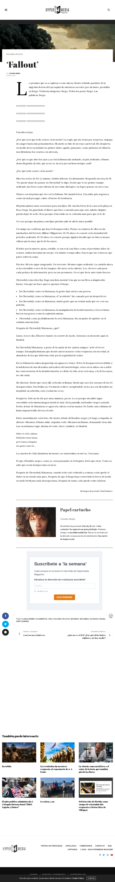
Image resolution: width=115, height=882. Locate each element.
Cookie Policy (78, 878)
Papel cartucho (75, 510)
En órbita (7, 766)
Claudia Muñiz (14, 73)
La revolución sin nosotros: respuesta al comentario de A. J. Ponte (56, 769)
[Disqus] (57, 686)
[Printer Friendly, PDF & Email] (111, 615)
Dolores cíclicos (14, 54)
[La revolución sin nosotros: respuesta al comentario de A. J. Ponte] (57, 752)
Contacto (100, 846)
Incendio (75, 619)
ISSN (110, 846)
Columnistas (41, 619)
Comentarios (86, 846)
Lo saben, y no (47, 801)
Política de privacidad (51, 846)
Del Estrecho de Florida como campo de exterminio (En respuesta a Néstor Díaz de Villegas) (93, 805)
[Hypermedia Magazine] (57, 9)
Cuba (50, 619)
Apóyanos (72, 850)
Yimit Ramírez (22, 621)
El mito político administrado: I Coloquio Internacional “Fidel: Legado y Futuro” (17, 804)
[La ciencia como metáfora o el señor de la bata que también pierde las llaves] (96, 752)
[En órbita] (19, 752)
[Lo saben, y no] (57, 788)
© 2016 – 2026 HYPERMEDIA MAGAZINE (96, 850)
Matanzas (84, 619)
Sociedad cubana (97, 619)
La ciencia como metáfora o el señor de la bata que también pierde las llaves (94, 769)
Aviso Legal (71, 846)
